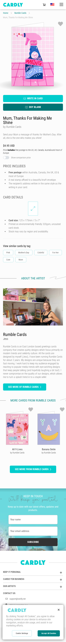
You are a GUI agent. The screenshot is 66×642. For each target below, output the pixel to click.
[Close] (58, 609)
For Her (55, 252)
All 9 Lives (17, 449)
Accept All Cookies (48, 633)
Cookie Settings (22, 633)
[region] (33, 622)
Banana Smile (49, 449)
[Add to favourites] (60, 23)
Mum (21, 259)
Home (5, 13)
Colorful (40, 252)
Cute (8, 259)
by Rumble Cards (17, 452)
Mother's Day (23, 252)
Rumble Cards (20, 13)
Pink (8, 252)
